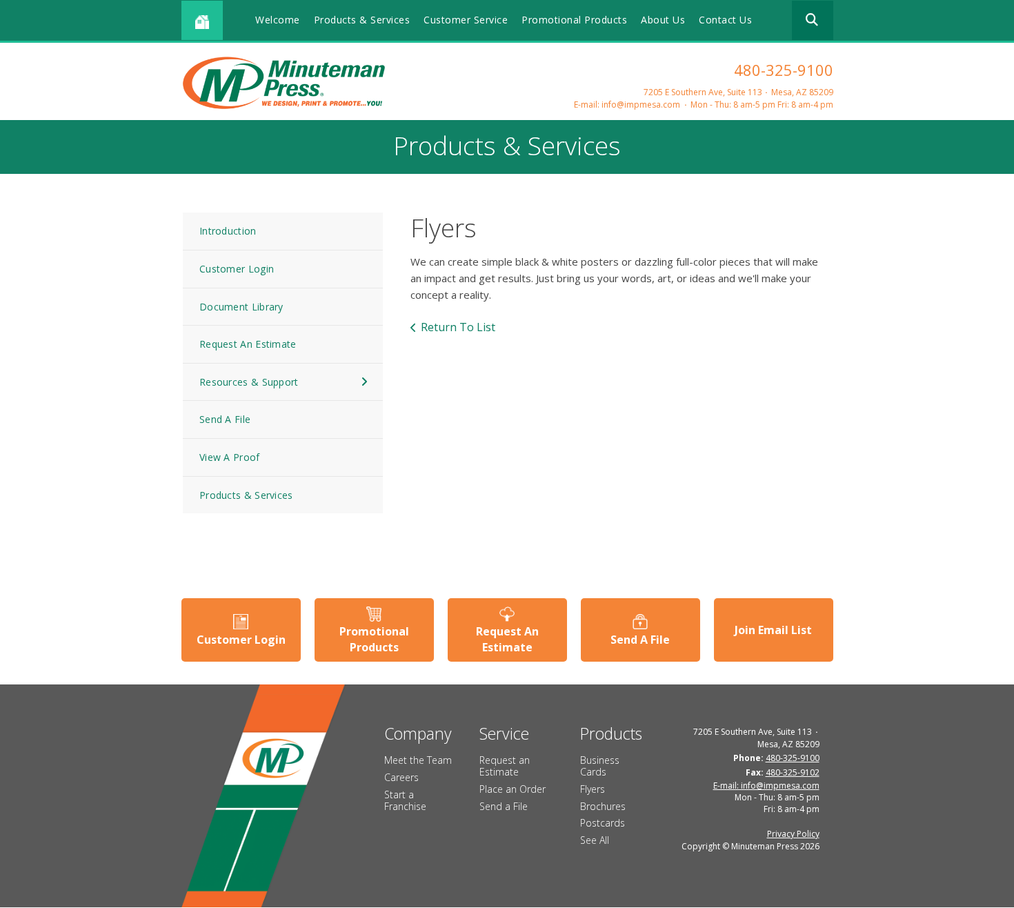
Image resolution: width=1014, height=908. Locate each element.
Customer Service (466, 19)
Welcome (277, 19)
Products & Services (362, 19)
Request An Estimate (248, 344)
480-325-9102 (792, 772)
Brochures (603, 806)
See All (594, 840)
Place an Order (512, 789)
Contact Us (725, 19)
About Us (663, 19)
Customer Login (236, 268)
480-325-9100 (783, 69)
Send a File (503, 806)
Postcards (602, 822)
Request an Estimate (504, 765)
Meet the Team (418, 760)
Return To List (458, 327)
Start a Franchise (405, 800)
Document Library (241, 306)
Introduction (228, 230)
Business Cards (599, 765)
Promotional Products (574, 19)
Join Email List (773, 630)
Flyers (592, 789)
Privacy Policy (793, 834)
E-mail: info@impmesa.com (627, 104)
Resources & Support (249, 381)
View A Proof (229, 457)
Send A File (224, 419)
